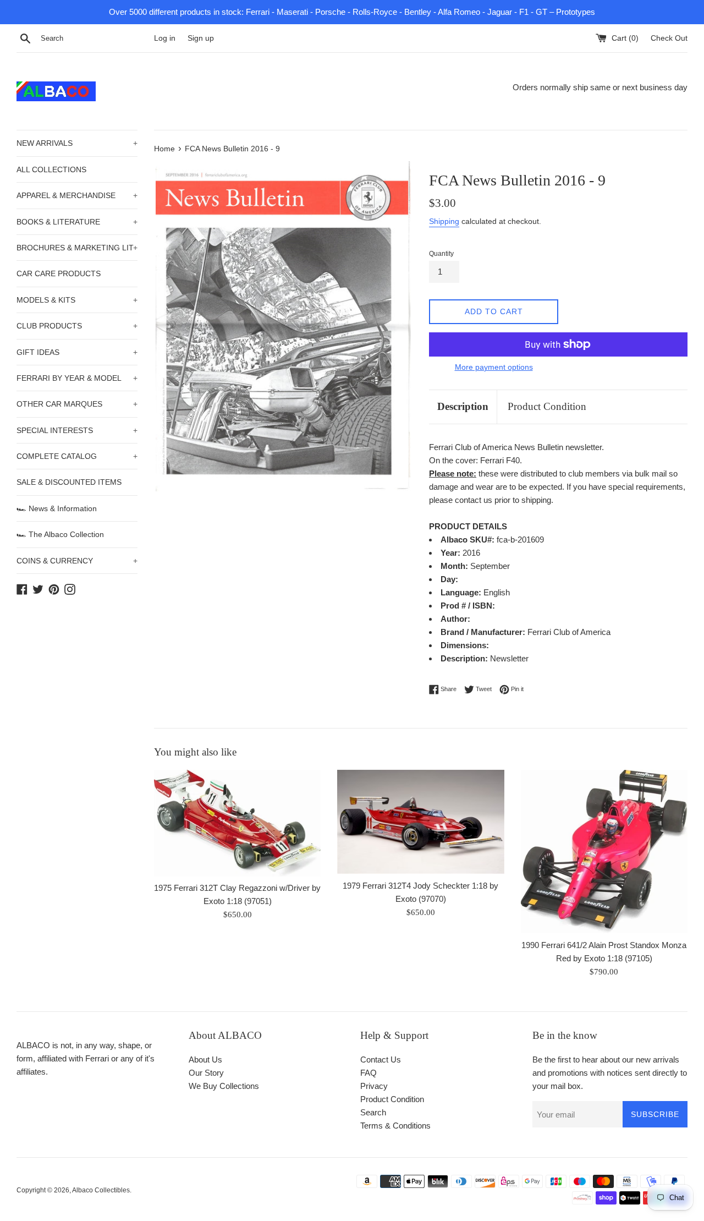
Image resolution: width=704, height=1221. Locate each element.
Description (462, 406)
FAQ (368, 1072)
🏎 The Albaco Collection (60, 534)
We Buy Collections (224, 1086)
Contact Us (380, 1059)
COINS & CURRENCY (77, 560)
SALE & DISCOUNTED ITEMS (69, 482)
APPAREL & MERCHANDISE (77, 195)
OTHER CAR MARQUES (77, 403)
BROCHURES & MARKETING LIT (77, 247)
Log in (164, 38)
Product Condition (547, 406)
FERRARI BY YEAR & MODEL (77, 378)
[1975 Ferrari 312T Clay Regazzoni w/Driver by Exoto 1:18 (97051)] (237, 823)
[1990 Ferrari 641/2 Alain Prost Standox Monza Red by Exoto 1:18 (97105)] (604, 851)
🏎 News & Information (56, 508)
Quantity (441, 254)
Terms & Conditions (395, 1125)
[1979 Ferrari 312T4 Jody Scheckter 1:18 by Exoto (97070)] (420, 822)
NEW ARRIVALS (77, 143)
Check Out (669, 38)
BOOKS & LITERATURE (77, 221)
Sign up (201, 38)
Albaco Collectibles (101, 1190)
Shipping (444, 221)
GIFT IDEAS (77, 352)
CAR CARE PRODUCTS (58, 273)
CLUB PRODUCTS (77, 325)
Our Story (206, 1072)
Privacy (374, 1086)
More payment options (494, 367)
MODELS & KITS (77, 299)
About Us (205, 1059)
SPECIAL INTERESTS (77, 430)
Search (373, 1112)
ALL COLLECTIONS (51, 169)
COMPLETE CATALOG (77, 456)
